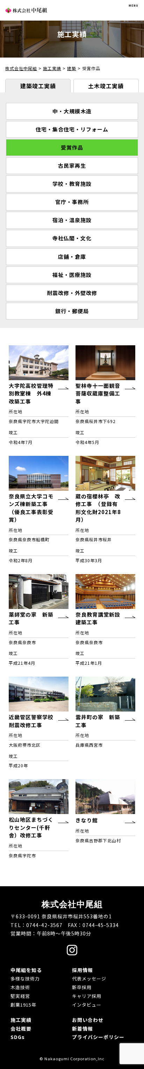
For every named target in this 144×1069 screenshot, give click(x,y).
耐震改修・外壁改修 (72, 292)
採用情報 (82, 969)
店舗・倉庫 (72, 256)
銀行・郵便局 (72, 311)
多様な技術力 (25, 978)
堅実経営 (20, 996)
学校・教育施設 (72, 183)
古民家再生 (72, 165)
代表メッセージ (89, 978)
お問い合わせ (87, 1019)
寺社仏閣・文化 (72, 238)
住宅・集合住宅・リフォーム (72, 129)
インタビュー (86, 1004)
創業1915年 (23, 1004)
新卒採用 (82, 987)
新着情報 (82, 1028)
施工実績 (20, 1019)
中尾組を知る (26, 969)
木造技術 (20, 987)
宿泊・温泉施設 (72, 220)
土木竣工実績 (106, 86)
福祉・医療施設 (72, 274)
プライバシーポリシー (98, 1036)
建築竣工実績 (38, 86)
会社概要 (20, 1028)
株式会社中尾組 (26, 10)
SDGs (17, 1036)
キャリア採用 (86, 996)
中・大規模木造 (72, 111)
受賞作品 (72, 147)
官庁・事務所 (72, 201)
